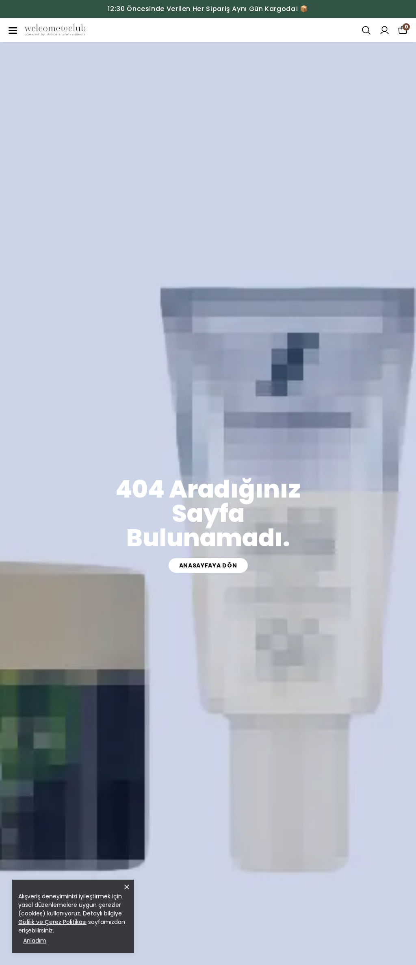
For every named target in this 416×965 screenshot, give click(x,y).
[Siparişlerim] (384, 30)
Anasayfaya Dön (208, 565)
